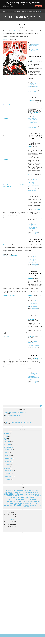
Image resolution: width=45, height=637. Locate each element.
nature (12, 503)
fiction (23, 497)
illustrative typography (32, 373)
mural (39, 501)
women (26, 507)
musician (30, 124)
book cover (35, 82)
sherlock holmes (31, 87)
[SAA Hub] (9, 11)
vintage (29, 379)
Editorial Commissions (9, 476)
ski (28, 306)
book (34, 223)
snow (31, 306)
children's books (31, 302)
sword (34, 377)
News (25, 11)
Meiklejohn (7, 459)
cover (29, 225)
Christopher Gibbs (35, 57)
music (35, 122)
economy (33, 258)
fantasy (13, 497)
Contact (34, 11)
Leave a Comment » (32, 50)
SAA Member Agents (8, 447)
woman (36, 379)
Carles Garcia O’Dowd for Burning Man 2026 (15, 412)
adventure (7, 490)
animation (33, 490)
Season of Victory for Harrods (12, 415)
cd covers (34, 116)
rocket (34, 345)
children (34, 300)
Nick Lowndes (6, 244)
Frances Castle (35, 97)
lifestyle (26, 501)
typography (19, 507)
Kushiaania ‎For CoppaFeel (11, 419)
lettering (19, 501)
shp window (35, 304)
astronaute (35, 341)
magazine (35, 262)
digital (16, 496)
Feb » (7, 530)
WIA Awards (6, 482)
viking (37, 377)
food (27, 497)
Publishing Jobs (8, 479)
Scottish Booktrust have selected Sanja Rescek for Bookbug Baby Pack (35, 135)
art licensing (7, 433)
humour (32, 44)
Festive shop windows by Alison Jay (35, 273)
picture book (26, 503)
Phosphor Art (7, 464)
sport (35, 505)
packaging (18, 503)
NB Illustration (8, 461)
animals (27, 490)
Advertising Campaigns (9, 470)
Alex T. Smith (5, 39)
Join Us (41, 11)
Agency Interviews (8, 431)
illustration (36, 44)
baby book (35, 179)
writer (34, 230)
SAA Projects (7, 468)
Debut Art (7, 453)
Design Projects (8, 474)
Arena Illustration (8, 449)
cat (38, 341)
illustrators (34, 45)
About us (18, 11)
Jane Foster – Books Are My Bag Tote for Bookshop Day (18, 422)
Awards (5, 435)
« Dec (4, 530)
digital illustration (32, 83)
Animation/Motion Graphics (10, 471)
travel (39, 505)
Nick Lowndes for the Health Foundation (35, 240)
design (10, 496)
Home (15, 11)
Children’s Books (8, 473)
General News (35, 49)
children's (37, 492)
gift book (33, 225)
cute (5, 496)
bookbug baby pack (32, 181)
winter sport (34, 306)
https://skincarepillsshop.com (9, 251)
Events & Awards (29, 11)
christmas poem (34, 224)
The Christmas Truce (35, 196)
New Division (7, 463)
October (30, 112)
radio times (35, 86)
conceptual (35, 256)
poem (34, 228)
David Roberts (37, 209)
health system (34, 259)
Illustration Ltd (8, 455)
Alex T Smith (23, 24)
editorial (37, 258)
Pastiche (30, 376)
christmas (34, 494)
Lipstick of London (8, 456)
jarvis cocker (30, 121)
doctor (29, 258)
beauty (39, 490)
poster (33, 376)
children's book (35, 42)
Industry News (7, 444)
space (37, 345)
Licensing (6, 477)
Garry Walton (35, 355)
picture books (34, 47)
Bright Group (7, 452)
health (29, 259)
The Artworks (7, 466)
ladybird (29, 47)
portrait (6, 505)
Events (5, 438)
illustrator (30, 45)
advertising (15, 490)
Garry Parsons (35, 316)
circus (29, 44)
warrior (33, 379)
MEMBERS (37, 11)
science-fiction (29, 505)
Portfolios (22, 11)
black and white (9, 492)
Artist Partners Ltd (8, 450)
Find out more (38, 6)
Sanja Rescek (31, 174)
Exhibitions (6, 439)
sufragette (30, 377)
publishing (30, 86)
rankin (33, 124)
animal (22, 490)
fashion (18, 498)
